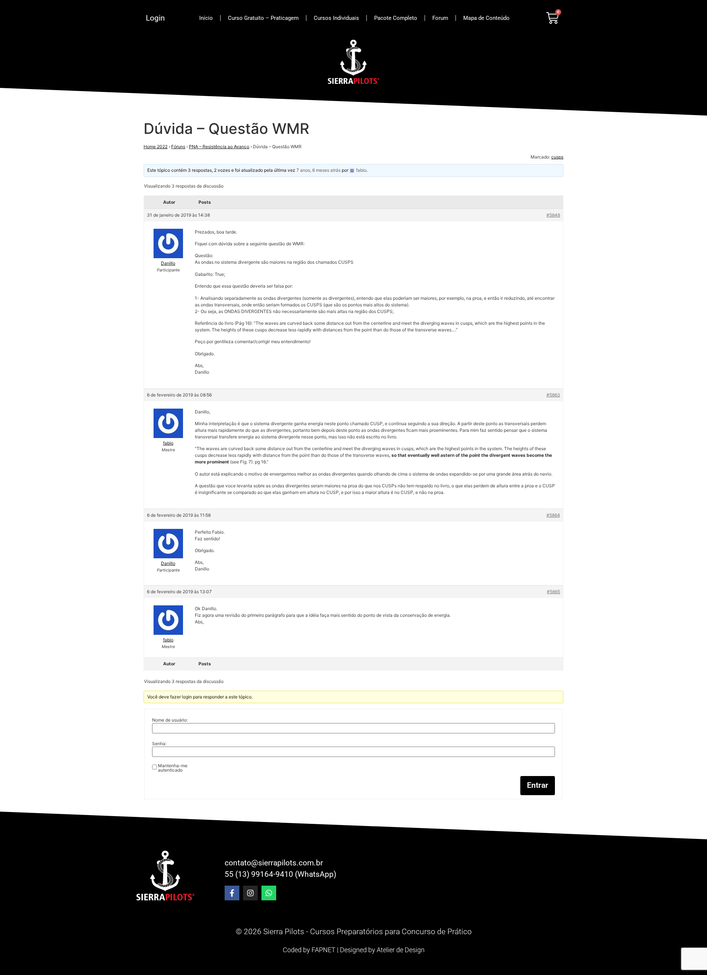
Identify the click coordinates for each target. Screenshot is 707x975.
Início (206, 18)
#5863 (553, 395)
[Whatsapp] (268, 893)
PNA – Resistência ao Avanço (219, 146)
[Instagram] (250, 893)
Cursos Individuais (336, 18)
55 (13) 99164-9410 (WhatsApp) (280, 874)
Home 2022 (156, 146)
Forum (440, 18)
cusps (557, 157)
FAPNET (323, 950)
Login (155, 18)
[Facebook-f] (232, 893)
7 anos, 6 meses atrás (318, 170)
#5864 (553, 515)
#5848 (553, 215)
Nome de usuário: (170, 720)
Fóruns (178, 146)
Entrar (537, 785)
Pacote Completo (395, 18)
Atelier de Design (401, 950)
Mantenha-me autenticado (172, 768)
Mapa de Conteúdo (486, 18)
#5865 (553, 591)
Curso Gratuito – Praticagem (263, 18)
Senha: (159, 743)
